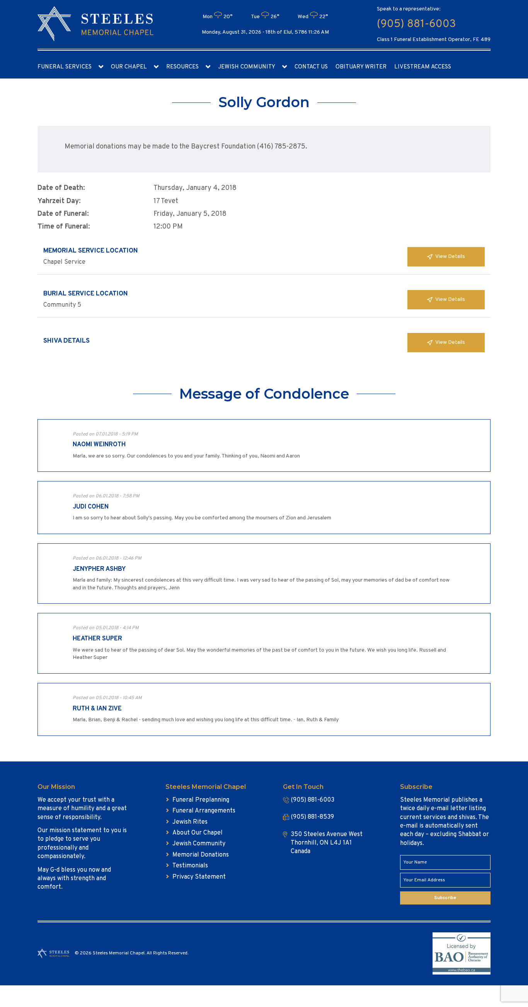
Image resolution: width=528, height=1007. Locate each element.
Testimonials (190, 866)
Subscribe (445, 898)
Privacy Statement (199, 877)
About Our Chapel (197, 833)
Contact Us (311, 67)
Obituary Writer (361, 67)
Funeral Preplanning (200, 800)
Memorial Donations (200, 855)
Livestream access (422, 67)
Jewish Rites (190, 822)
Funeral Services (64, 67)
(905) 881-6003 (416, 24)
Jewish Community (246, 67)
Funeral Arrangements (203, 811)
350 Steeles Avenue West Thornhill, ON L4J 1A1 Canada (327, 843)
